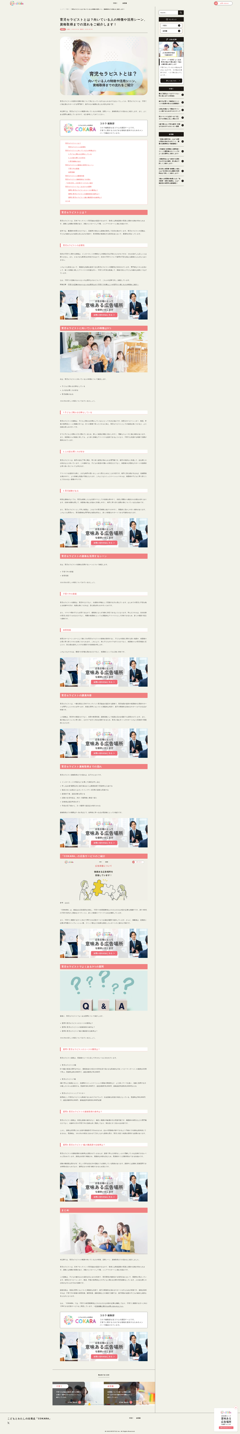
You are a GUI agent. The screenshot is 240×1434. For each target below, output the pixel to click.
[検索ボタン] (181, 12)
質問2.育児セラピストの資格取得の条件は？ (84, 194)
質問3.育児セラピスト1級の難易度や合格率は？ (85, 197)
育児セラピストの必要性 (77, 147)
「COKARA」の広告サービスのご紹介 (79, 183)
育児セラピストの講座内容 (74, 176)
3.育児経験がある (74, 161)
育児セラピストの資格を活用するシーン (79, 165)
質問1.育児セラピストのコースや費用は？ (83, 190)
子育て (68, 9)
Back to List (103, 1375)
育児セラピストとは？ (73, 143)
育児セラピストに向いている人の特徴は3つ (80, 150)
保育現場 (71, 172)
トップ (62, 9)
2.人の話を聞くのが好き (77, 158)
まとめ (67, 201)
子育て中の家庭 (73, 168)
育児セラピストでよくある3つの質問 (78, 186)
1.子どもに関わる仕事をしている (80, 154)
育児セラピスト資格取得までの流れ (78, 179)
